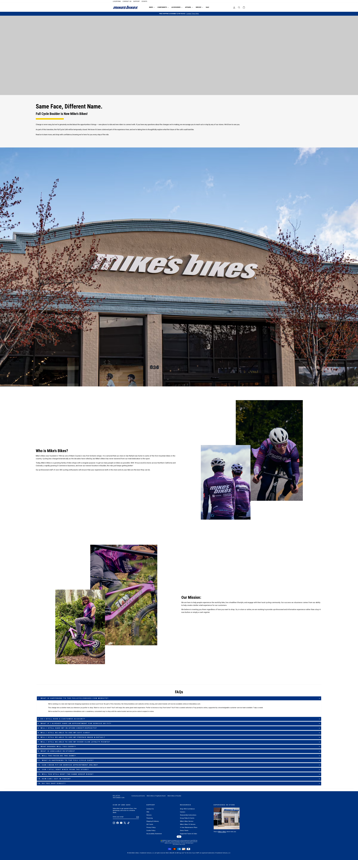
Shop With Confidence (187, 809)
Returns (149, 815)
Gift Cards (149, 824)
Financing (149, 818)
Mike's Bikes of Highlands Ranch (156, 796)
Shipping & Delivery (152, 821)
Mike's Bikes (222, 831)
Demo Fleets (184, 830)
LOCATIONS (117, 1)
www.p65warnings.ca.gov (179, 844)
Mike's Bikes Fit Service (187, 824)
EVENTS (144, 1)
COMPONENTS (162, 7)
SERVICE (199, 7)
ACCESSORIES (176, 7)
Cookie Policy (150, 830)
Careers (182, 812)
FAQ (147, 812)
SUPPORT (136, 1)
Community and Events (138, 796)
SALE (207, 7)
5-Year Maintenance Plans (188, 827)
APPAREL (188, 7)
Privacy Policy (151, 827)
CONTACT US (127, 1)
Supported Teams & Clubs (188, 834)
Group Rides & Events (187, 818)
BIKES (151, 7)
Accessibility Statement (154, 834)
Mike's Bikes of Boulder (174, 796)
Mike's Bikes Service (186, 821)
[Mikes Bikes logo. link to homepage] (125, 7)
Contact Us (150, 809)
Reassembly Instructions (188, 815)
